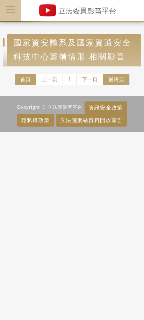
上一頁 (49, 79)
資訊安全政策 (106, 108)
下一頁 (90, 79)
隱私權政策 (35, 120)
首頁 (25, 79)
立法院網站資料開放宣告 (91, 120)
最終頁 (116, 79)
